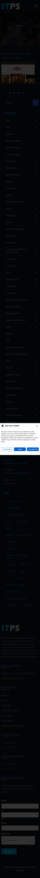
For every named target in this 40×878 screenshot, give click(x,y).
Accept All (33, 449)
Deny (20, 449)
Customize (7, 449)
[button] (37, 426)
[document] (20, 439)
